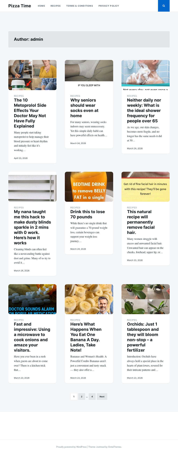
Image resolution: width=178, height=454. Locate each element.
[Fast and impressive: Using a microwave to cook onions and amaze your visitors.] (32, 299)
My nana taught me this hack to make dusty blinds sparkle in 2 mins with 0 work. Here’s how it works (32, 227)
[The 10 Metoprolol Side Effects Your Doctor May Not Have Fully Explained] (32, 75)
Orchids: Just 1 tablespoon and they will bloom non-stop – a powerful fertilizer (143, 337)
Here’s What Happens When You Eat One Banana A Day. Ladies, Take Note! (86, 337)
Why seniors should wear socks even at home (84, 108)
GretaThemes (114, 447)
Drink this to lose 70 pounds (87, 214)
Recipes (56, 6)
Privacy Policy (109, 6)
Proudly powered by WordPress (71, 447)
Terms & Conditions (79, 6)
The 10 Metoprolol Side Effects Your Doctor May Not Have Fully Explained (30, 113)
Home (41, 6)
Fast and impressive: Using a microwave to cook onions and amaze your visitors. (32, 337)
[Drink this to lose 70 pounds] (89, 187)
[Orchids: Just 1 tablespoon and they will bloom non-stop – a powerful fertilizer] (146, 299)
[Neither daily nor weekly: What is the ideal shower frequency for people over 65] (146, 75)
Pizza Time (19, 5)
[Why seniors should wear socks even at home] (89, 75)
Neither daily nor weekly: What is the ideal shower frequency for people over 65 (144, 110)
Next (102, 396)
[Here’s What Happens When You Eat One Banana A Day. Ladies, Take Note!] (89, 299)
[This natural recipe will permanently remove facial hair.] (146, 187)
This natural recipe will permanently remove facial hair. (141, 222)
